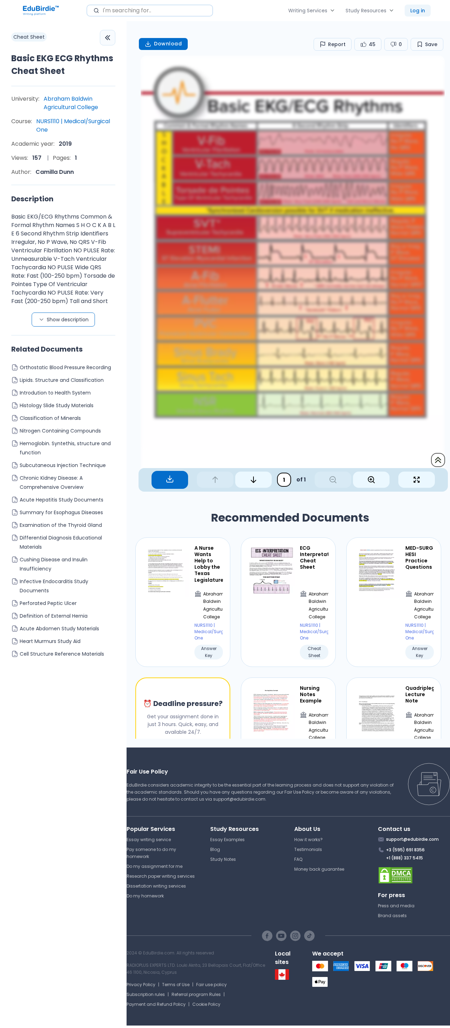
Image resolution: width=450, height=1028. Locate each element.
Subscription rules (146, 994)
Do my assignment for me (154, 866)
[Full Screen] (416, 480)
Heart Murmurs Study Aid (50, 641)
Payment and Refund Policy (156, 1004)
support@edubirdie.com (239, 799)
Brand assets (392, 916)
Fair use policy (211, 985)
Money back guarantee (319, 869)
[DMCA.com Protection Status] (414, 875)
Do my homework (145, 896)
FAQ (298, 859)
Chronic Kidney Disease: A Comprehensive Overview (51, 482)
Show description (68, 319)
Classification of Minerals (50, 418)
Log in (417, 10)
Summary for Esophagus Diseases (61, 512)
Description (32, 199)
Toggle (107, 37)
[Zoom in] (371, 480)
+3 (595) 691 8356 (405, 850)
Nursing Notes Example (311, 694)
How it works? (308, 840)
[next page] (253, 480)
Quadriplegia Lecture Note (419, 694)
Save (431, 44)
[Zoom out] (333, 480)
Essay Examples (227, 840)
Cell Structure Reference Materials (62, 653)
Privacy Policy (141, 985)
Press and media (396, 906)
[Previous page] (215, 480)
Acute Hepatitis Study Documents (61, 499)
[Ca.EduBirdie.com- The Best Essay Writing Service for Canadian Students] (282, 978)
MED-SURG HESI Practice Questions (419, 557)
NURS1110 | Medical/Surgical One (73, 125)
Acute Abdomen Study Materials (59, 628)
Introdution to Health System (55, 392)
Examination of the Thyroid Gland (61, 525)
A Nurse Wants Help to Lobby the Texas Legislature (208, 564)
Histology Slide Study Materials (57, 405)
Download (168, 43)
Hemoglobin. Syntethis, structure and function (65, 448)
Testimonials (308, 849)
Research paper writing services (161, 876)
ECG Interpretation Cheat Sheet (314, 557)
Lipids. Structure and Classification (62, 380)
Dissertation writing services (156, 886)
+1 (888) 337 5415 (404, 858)
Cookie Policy (206, 1004)
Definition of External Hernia (54, 615)
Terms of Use (175, 985)
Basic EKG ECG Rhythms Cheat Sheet (62, 64)
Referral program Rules (196, 994)
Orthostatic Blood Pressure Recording (65, 367)
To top (438, 460)
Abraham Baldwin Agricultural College (71, 103)
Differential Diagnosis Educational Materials (61, 542)
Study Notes (223, 859)
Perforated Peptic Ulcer (48, 603)
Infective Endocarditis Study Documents (54, 586)
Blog (215, 849)
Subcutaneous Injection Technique (63, 465)
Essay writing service (149, 840)
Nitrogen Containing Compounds (60, 430)
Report (337, 44)
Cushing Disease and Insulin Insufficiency (54, 564)
